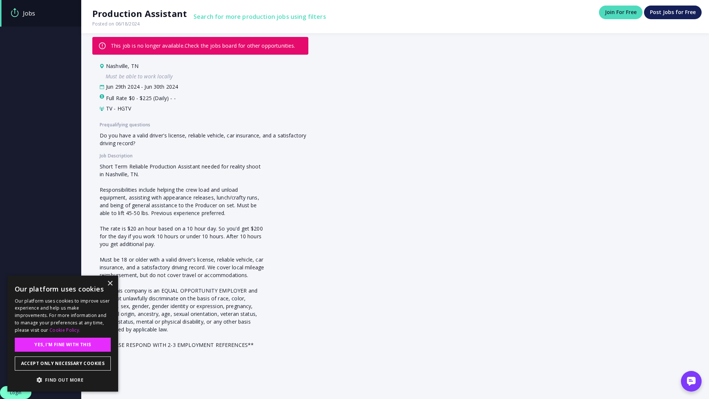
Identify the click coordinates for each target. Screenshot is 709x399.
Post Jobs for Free (673, 12)
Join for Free (621, 12)
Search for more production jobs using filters (259, 17)
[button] (63, 379)
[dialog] (62, 334)
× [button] (110, 283)
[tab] (40, 13)
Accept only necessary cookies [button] (63, 363)
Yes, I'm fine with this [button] (62, 344)
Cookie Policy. (64, 330)
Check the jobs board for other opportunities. (240, 45)
